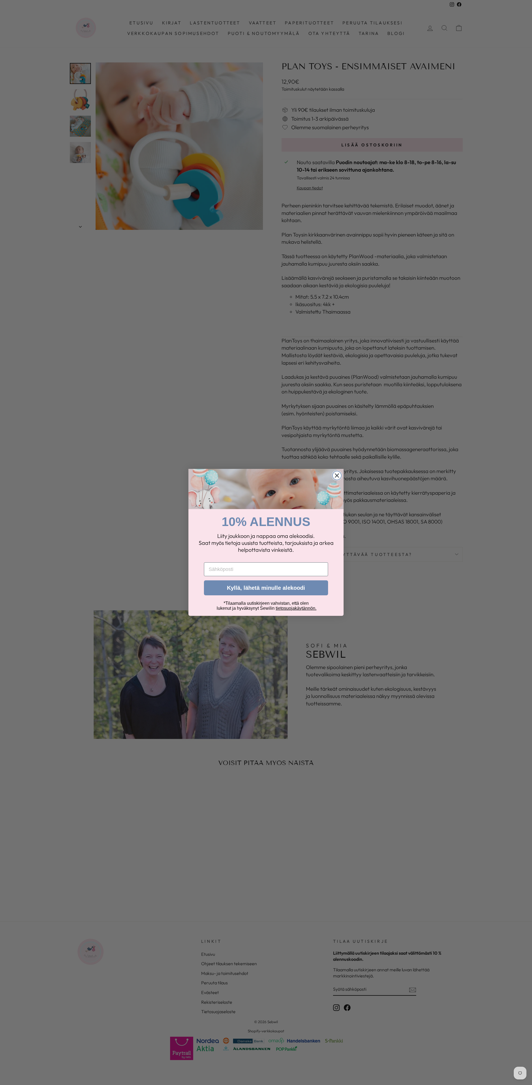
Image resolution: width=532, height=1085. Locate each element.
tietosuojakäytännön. (296, 608)
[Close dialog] (336, 475)
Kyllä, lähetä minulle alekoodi (266, 588)
